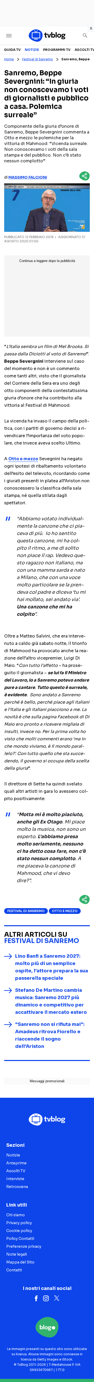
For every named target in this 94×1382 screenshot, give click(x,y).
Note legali (16, 1254)
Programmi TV (56, 50)
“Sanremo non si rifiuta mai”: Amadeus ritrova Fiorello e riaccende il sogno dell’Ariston (50, 1035)
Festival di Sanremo (37, 59)
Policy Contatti (20, 1238)
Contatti (14, 1270)
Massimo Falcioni (27, 177)
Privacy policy (19, 1222)
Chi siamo (15, 1215)
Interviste (15, 1178)
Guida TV (12, 50)
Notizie (32, 50)
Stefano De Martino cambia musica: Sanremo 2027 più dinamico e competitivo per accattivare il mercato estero (51, 1001)
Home (9, 59)
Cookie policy (19, 1230)
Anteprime (16, 1163)
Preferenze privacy (23, 1246)
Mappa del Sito (20, 1262)
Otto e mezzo (65, 911)
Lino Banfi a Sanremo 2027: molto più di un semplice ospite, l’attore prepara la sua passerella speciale (51, 967)
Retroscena (17, 1186)
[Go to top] (83, 1365)
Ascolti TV (15, 1171)
